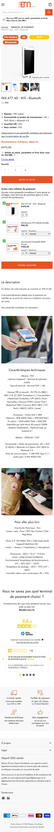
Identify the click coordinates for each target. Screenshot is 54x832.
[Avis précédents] (4, 659)
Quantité (5, 164)
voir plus (30, 659)
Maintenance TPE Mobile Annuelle (35, 223)
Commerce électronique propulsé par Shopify (27, 827)
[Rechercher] (49, 12)
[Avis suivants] (50, 659)
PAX (6, 102)
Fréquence (32, 231)
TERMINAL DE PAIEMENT (22, 27)
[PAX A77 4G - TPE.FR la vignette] (24, 87)
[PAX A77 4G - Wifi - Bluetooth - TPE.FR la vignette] (6, 87)
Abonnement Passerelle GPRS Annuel (33, 243)
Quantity (24, 212)
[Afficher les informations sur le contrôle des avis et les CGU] (42, 639)
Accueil (4, 27)
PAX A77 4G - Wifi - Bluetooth (33, 204)
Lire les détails (7, 159)
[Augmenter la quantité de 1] (25, 170)
